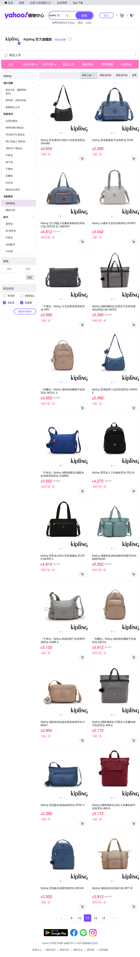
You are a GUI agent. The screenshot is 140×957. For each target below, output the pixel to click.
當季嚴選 (107, 64)
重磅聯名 (88, 64)
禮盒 (80, 22)
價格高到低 (122, 75)
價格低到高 (105, 75)
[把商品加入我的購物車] (82, 158)
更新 (95, 943)
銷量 (134, 75)
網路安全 (78, 949)
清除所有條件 (25, 311)
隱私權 (90, 949)
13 (103, 918)
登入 (106, 15)
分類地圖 (103, 949)
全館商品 (126, 64)
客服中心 (37, 949)
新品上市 (15, 55)
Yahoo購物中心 (24, 15)
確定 (30, 277)
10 (79, 918)
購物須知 (64, 949)
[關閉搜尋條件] (58, 15)
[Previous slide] (41, 107)
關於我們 (50, 949)
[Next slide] (85, 107)
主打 (11, 64)
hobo (89, 22)
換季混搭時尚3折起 (63, 22)
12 (95, 918)
